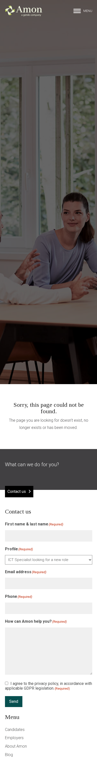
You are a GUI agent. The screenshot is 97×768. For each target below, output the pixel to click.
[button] (82, 11)
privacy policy (46, 683)
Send (13, 701)
